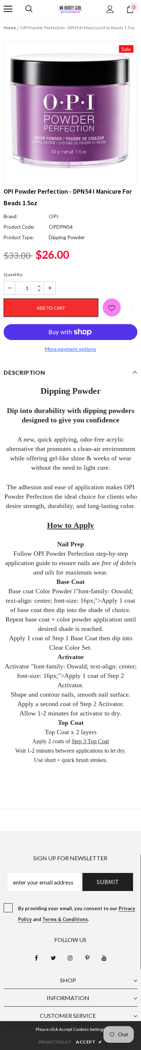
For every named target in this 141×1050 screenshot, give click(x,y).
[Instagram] (70, 957)
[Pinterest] (87, 957)
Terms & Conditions (65, 919)
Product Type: (19, 237)
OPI (53, 216)
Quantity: (14, 274)
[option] (70, 108)
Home (10, 27)
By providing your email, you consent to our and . (76, 913)
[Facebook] (36, 957)
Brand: (10, 216)
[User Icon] (110, 9)
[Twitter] (53, 957)
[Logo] (70, 8)
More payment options (70, 349)
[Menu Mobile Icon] (8, 9)
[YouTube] (104, 957)
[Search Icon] (29, 9)
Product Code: (19, 227)
